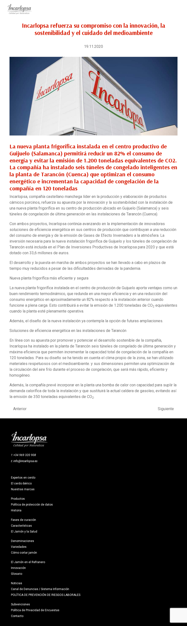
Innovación (18, 568)
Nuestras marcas (23, 489)
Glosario (16, 573)
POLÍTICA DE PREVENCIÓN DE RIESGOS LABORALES (45, 595)
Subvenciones (20, 604)
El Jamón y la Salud (24, 531)
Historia (16, 510)
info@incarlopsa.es (25, 461)
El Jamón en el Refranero (28, 562)
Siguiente (166, 409)
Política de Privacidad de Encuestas (35, 610)
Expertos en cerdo (23, 477)
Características (21, 525)
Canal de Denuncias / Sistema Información (40, 589)
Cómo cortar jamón (24, 552)
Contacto (17, 616)
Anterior (20, 409)
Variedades (19, 547)
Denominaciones (22, 541)
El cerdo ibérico (21, 483)
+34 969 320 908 (24, 455)
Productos (18, 498)
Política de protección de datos (32, 504)
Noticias (16, 583)
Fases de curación (23, 520)
